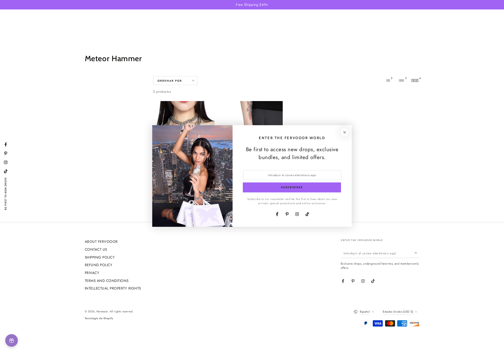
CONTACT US (96, 249)
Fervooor (102, 311)
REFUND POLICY (99, 264)
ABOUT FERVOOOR (101, 241)
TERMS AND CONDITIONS (107, 280)
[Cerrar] (344, 132)
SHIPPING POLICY (100, 257)
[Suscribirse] (416, 253)
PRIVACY (92, 272)
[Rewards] (11, 340)
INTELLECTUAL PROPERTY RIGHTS (113, 288)
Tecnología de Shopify (99, 318)
